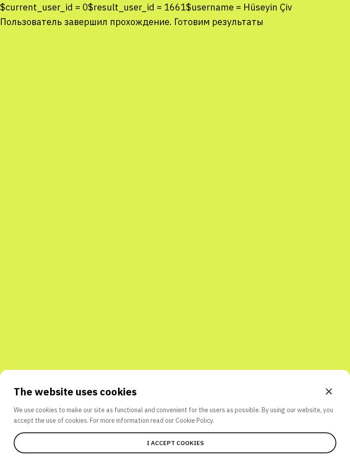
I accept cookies (175, 443)
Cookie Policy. (194, 420)
